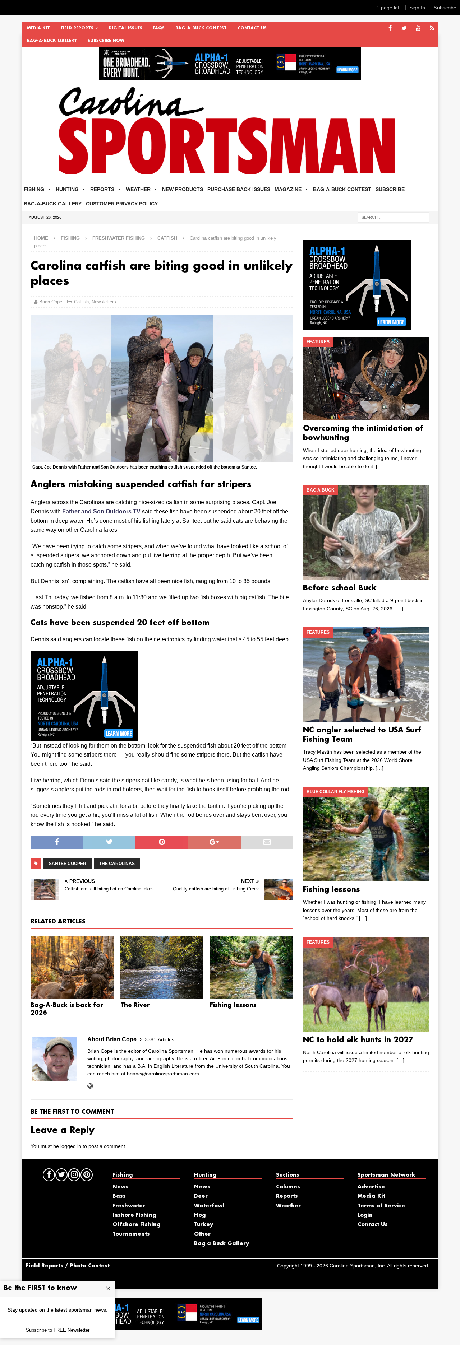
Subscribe (445, 7)
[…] (380, 466)
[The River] (161, 967)
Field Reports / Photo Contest (68, 1266)
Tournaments (131, 1234)
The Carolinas (117, 863)
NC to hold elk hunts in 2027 (358, 1040)
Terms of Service (381, 1206)
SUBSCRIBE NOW (106, 41)
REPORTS (102, 189)
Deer (201, 1196)
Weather (288, 1206)
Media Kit (38, 28)
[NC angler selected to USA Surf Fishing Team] (366, 674)
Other (202, 1234)
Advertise (371, 1187)
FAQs (159, 28)
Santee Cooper (67, 863)
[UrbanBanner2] (230, 76)
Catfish (81, 301)
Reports (287, 1196)
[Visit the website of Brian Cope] (90, 1086)
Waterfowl (209, 1206)
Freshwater (128, 1206)
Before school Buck (340, 588)
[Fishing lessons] (251, 967)
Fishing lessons (233, 1005)
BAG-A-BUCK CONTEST (201, 28)
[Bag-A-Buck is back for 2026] (72, 967)
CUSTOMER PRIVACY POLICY (122, 203)
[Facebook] (390, 28)
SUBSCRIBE (390, 189)
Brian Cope (50, 301)
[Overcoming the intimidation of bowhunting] (366, 378)
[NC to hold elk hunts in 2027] (366, 984)
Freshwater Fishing (118, 238)
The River (135, 1005)
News (120, 1187)
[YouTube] (418, 28)
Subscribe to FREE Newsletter (57, 1330)
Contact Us (252, 28)
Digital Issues (125, 28)
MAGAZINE (288, 189)
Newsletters (104, 301)
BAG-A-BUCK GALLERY (52, 41)
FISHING (34, 189)
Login (365, 1215)
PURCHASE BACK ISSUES (238, 189)
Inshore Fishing (134, 1215)
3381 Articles (159, 1039)
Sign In (417, 7)
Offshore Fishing (136, 1225)
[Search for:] (393, 217)
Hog (200, 1215)
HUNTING (67, 189)
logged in (70, 1146)
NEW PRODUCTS (182, 189)
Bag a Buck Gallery (221, 1244)
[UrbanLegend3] (84, 736)
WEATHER (138, 189)
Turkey (203, 1225)
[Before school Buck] (366, 532)
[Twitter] (404, 28)
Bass (119, 1196)
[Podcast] (432, 28)
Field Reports (77, 28)
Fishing (70, 238)
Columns (288, 1187)
